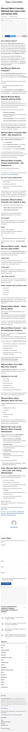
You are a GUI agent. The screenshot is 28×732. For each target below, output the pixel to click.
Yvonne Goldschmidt (13, 174)
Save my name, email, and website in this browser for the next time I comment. (14, 579)
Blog (2, 647)
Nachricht (3, 674)
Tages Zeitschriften (14, 2)
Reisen (2, 679)
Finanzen (3, 652)
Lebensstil (4, 667)
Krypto (3, 665)
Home (2, 5)
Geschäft (3, 655)
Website (3, 572)
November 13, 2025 (13, 16)
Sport (2, 684)
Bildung (3, 645)
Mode (2, 672)
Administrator (4, 16)
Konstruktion (4, 662)
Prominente (6, 5)
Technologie (4, 687)
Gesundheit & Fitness (6, 657)
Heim (2, 660)
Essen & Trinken (5, 650)
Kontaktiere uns (4, 725)
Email (2, 566)
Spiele (2, 682)
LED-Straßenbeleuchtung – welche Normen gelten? (11, 714)
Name (2, 561)
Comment (3, 544)
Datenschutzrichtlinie (5, 721)
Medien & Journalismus (7, 669)
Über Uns (3, 723)
